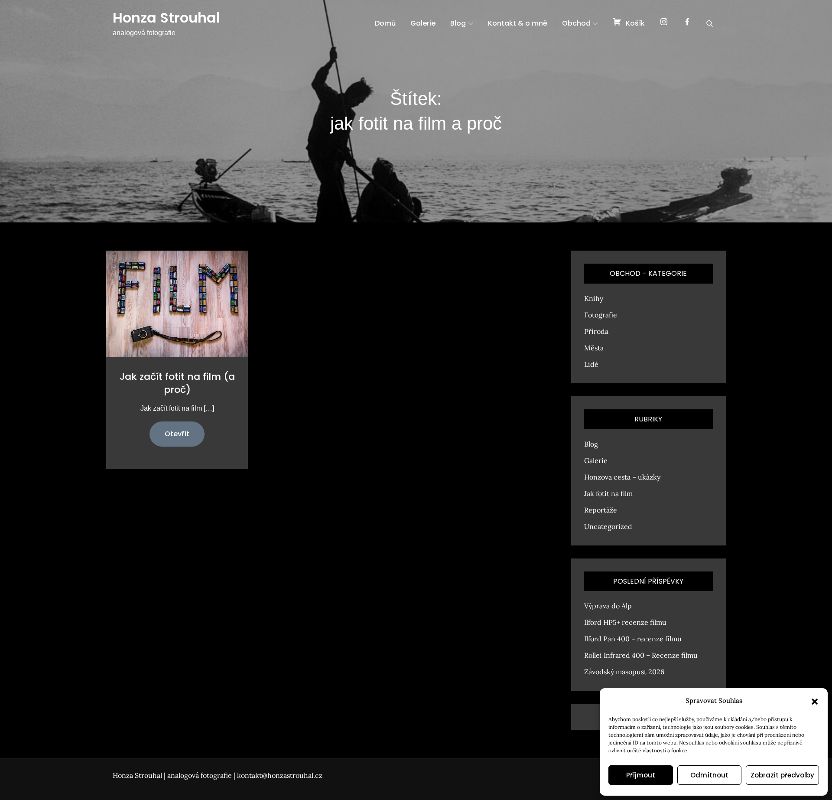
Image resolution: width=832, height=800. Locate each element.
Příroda (596, 331)
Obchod (576, 23)
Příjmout (640, 775)
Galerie (423, 23)
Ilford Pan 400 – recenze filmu (633, 638)
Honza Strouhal (166, 17)
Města (594, 347)
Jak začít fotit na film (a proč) (177, 383)
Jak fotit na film (608, 493)
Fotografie (600, 314)
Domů (385, 23)
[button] (814, 700)
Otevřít (177, 434)
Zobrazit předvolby (782, 775)
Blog (458, 23)
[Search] (709, 23)
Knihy (593, 298)
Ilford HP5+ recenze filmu (625, 622)
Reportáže (600, 510)
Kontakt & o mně (517, 23)
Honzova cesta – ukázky (622, 477)
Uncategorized (608, 526)
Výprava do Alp (608, 605)
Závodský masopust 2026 (624, 671)
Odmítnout (709, 775)
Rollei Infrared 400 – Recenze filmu (641, 655)
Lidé (591, 364)
